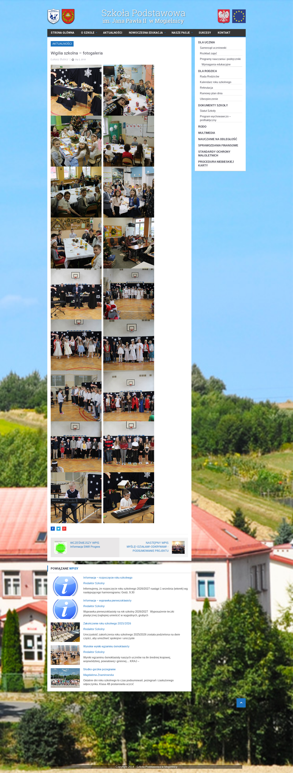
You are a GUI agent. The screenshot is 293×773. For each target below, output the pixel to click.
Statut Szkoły (208, 110)
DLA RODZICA (207, 71)
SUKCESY (205, 32)
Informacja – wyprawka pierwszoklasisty (107, 600)
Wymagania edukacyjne (216, 64)
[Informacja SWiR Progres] (60, 547)
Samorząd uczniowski (213, 47)
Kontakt (224, 32)
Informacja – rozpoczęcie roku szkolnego (107, 577)
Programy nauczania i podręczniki (220, 59)
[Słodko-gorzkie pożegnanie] (65, 677)
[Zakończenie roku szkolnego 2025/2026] (65, 632)
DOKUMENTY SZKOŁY (213, 105)
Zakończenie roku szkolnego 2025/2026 (107, 623)
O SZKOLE (87, 32)
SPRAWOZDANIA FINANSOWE (218, 145)
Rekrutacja (206, 87)
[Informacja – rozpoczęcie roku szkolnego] (65, 586)
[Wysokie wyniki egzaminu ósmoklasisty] (65, 654)
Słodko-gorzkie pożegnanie (99, 669)
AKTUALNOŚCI (112, 32)
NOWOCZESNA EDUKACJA (146, 32)
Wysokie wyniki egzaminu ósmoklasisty (106, 646)
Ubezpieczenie (209, 98)
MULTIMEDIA (206, 132)
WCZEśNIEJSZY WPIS (84, 542)
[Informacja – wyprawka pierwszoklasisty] (65, 609)
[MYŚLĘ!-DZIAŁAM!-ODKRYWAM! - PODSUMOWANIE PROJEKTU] (178, 547)
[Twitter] (58, 529)
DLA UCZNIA (206, 42)
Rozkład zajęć (208, 53)
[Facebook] (53, 529)
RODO (202, 126)
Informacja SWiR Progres (85, 546)
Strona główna (62, 32)
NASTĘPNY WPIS (157, 542)
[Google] (64, 529)
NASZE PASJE (181, 32)
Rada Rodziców (209, 76)
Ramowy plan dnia (211, 93)
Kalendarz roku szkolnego (215, 82)
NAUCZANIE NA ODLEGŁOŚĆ (217, 139)
